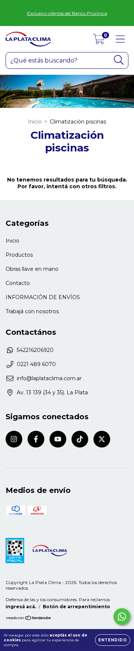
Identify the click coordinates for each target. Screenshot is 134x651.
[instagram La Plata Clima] (14, 439)
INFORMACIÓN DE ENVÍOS (43, 297)
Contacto (18, 283)
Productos (19, 254)
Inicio (35, 121)
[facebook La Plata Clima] (36, 439)
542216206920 (35, 350)
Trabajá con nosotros (32, 311)
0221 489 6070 (36, 364)
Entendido (112, 640)
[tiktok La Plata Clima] (79, 439)
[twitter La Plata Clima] (101, 439)
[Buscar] (119, 60)
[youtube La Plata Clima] (58, 439)
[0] (99, 41)
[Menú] (120, 39)
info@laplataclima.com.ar (49, 378)
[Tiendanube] (29, 619)
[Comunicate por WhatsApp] (122, 616)
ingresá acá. (21, 606)
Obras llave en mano (32, 269)
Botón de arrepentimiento (76, 606)
